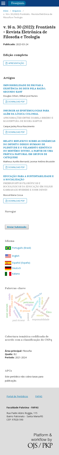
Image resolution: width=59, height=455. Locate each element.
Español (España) (20, 262)
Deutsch (16, 268)
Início (5, 10)
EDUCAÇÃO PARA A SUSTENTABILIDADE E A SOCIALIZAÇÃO (28, 183)
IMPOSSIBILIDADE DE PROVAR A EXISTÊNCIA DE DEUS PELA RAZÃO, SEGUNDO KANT (24, 88)
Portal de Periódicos (17, 396)
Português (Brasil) (21, 247)
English (15, 255)
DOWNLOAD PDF (16, 101)
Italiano (15, 273)
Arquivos (16, 10)
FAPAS (38, 396)
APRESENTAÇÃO (16, 63)
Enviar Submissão (16, 226)
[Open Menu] (3, 3)
